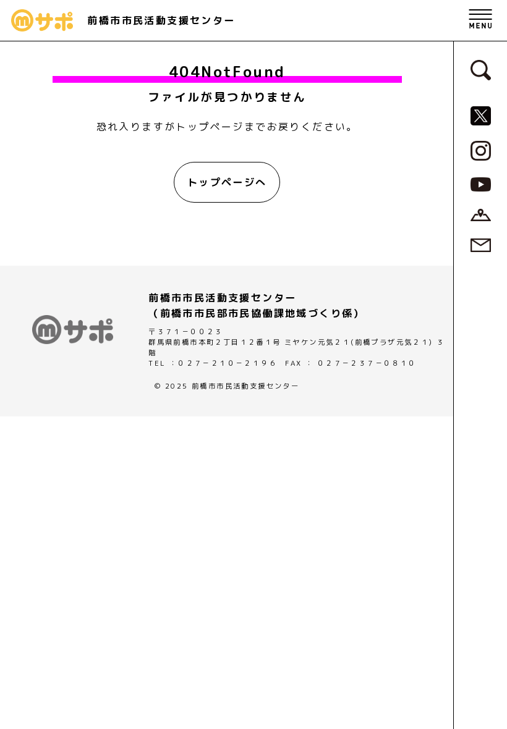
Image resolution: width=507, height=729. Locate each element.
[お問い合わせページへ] (481, 244)
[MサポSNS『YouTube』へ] (481, 183)
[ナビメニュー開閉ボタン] (480, 20)
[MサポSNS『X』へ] (481, 115)
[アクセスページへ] (481, 214)
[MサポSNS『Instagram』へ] (481, 149)
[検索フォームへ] (481, 69)
